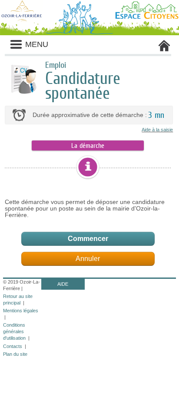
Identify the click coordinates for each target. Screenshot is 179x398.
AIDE (62, 284)
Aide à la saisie (157, 129)
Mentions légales (20, 310)
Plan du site (15, 354)
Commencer (88, 238)
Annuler (88, 258)
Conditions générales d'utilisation (14, 331)
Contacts (12, 346)
